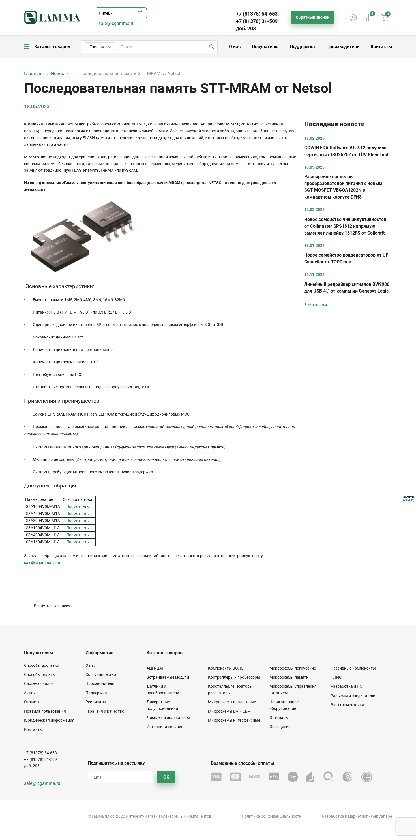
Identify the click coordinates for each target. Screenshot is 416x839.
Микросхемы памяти (288, 677)
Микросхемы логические (292, 668)
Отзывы (31, 702)
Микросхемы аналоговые (232, 702)
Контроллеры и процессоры (234, 677)
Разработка (333, 816)
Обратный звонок (312, 17)
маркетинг (358, 816)
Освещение (279, 726)
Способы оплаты (40, 674)
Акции (30, 693)
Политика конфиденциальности (271, 816)
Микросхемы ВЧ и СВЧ (229, 711)
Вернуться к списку (52, 606)
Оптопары (279, 717)
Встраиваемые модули (168, 677)
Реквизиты (95, 702)
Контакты (381, 46)
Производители (342, 46)
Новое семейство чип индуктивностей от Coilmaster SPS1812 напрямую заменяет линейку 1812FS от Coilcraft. (345, 226)
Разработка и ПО (347, 686)
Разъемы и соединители (353, 695)
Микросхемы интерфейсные (234, 720)
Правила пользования (45, 711)
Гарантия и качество (104, 711)
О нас (235, 46)
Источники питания (165, 726)
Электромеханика (347, 704)
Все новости (315, 305)
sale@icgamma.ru (116, 23)
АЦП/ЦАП (156, 668)
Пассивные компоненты (353, 668)
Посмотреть (77, 506)
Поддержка (302, 46)
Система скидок (39, 683)
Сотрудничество (100, 674)
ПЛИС (336, 677)
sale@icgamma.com (42, 562)
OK (166, 777)
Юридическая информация (49, 720)
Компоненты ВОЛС (225, 668)
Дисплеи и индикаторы (168, 717)
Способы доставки (41, 665)
